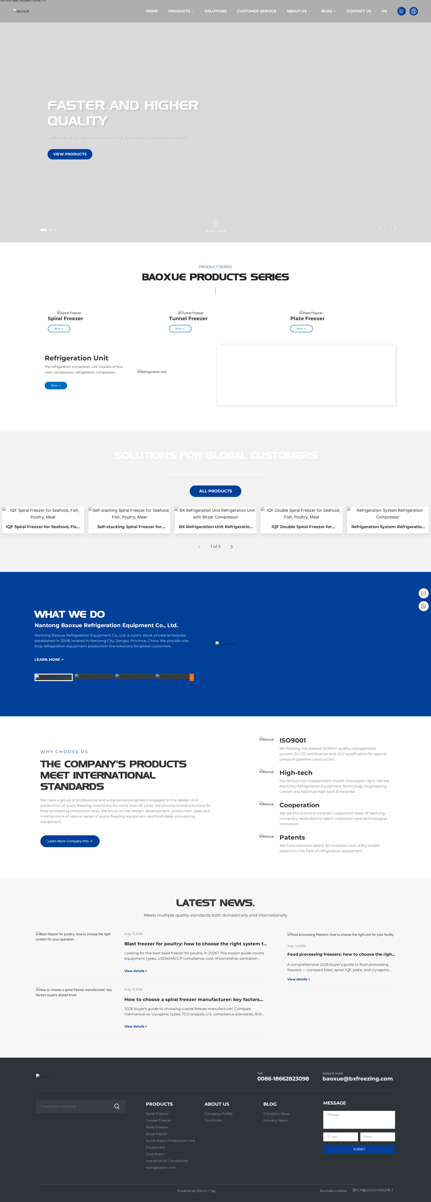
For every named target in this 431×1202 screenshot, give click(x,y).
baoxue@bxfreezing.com (358, 1078)
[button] (41, 230)
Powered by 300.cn (191, 1191)
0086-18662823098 (283, 1078)
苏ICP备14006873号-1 (372, 1190)
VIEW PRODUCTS (69, 154)
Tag (213, 1191)
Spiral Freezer (65, 318)
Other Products (261, 358)
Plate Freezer (307, 318)
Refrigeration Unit (76, 360)
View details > (298, 979)
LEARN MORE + (49, 659)
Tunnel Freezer (188, 318)
